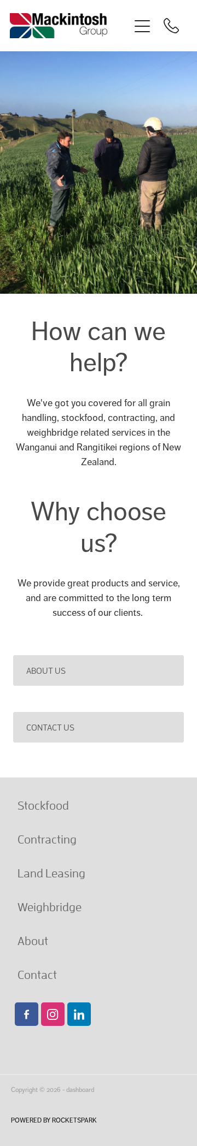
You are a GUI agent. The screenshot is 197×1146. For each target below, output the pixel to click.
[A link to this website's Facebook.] (26, 1014)
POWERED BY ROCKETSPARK (54, 1120)
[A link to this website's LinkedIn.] (79, 1014)
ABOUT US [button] (46, 670)
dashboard (80, 1090)
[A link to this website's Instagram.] (53, 1014)
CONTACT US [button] (50, 727)
